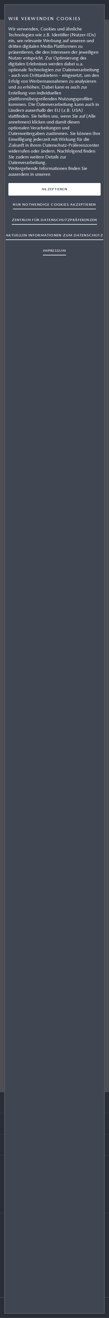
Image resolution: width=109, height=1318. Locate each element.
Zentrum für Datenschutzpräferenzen (54, 220)
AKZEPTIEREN (54, 189)
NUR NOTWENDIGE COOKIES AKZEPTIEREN (54, 204)
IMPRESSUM (54, 250)
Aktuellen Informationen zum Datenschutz (54, 235)
